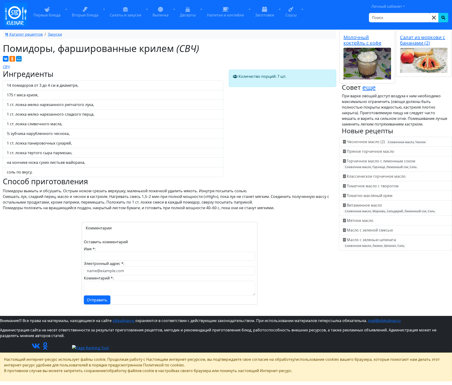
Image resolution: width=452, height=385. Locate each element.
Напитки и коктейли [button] (225, 15)
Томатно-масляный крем (369, 195)
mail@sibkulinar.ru (384, 320)
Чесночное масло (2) (386, 141)
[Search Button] (443, 17)
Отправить (97, 299)
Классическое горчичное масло (376, 176)
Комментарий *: (99, 278)
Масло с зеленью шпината (374, 242)
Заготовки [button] (264, 15)
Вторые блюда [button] (85, 15)
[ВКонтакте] (5, 59)
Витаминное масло (390, 208)
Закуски (55, 34)
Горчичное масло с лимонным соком (381, 163)
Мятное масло (360, 220)
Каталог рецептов (25, 34)
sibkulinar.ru (123, 320)
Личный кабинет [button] (386, 6)
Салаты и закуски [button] (125, 15)
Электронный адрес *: (104, 263)
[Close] (434, 17)
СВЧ (6, 66)
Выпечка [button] (161, 15)
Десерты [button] (188, 15)
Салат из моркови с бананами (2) (422, 40)
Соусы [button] (291, 15)
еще (369, 87)
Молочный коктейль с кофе (362, 40)
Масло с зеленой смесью (370, 230)
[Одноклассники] (12, 59)
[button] (66, 15)
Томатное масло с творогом (373, 186)
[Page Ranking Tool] (90, 347)
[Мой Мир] (19, 59)
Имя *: (90, 248)
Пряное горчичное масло (370, 151)
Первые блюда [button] (47, 15)
